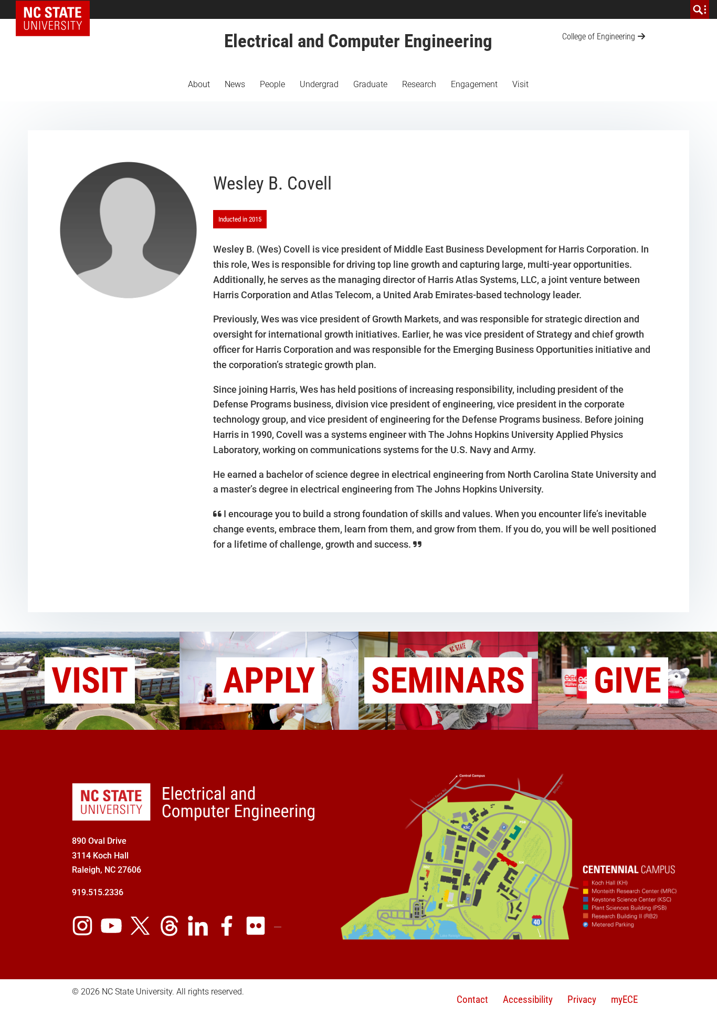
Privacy (581, 999)
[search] (699, 9)
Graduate (370, 84)
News (235, 84)
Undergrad (319, 84)
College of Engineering (598, 36)
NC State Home (56, 9)
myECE (624, 999)
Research (419, 84)
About (199, 84)
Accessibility (528, 999)
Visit (520, 84)
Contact (472, 999)
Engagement (474, 84)
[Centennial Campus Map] (510, 935)
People (272, 84)
